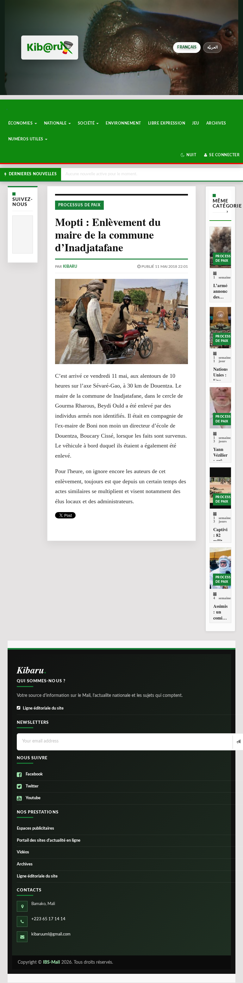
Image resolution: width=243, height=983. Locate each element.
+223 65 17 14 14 (48, 919)
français (186, 47)
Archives (216, 123)
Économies (21, 123)
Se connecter (224, 155)
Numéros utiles (26, 139)
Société (87, 123)
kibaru (70, 266)
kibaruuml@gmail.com (51, 934)
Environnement (123, 123)
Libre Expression (166, 123)
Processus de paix (79, 205)
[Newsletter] (238, 742)
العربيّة (212, 47)
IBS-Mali (51, 962)
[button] (188, 155)
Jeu (195, 123)
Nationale (56, 123)
